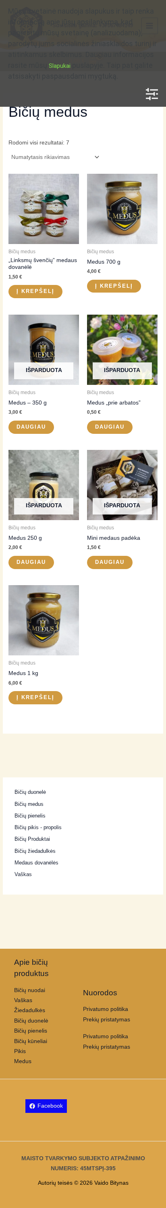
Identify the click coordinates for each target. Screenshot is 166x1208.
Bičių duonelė (31, 1021)
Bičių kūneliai (30, 1041)
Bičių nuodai (29, 990)
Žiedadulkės (29, 1010)
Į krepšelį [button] (35, 291)
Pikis (20, 1051)
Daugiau (31, 427)
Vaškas (23, 1000)
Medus (22, 1061)
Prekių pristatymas (106, 1020)
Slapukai (60, 66)
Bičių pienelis (30, 1031)
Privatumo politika (105, 1009)
